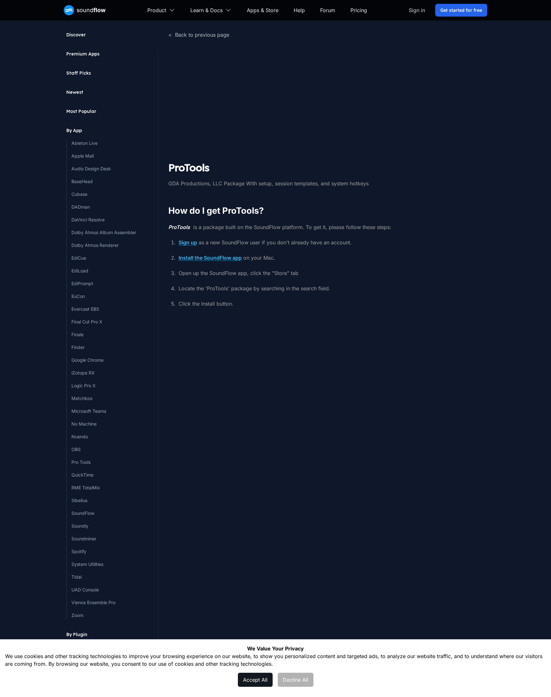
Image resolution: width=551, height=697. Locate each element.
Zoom (77, 615)
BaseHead (82, 181)
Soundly (79, 526)
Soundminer (83, 538)
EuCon (78, 296)
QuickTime (82, 475)
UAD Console (85, 589)
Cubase (79, 194)
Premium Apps (82, 54)
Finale (77, 334)
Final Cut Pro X (86, 321)
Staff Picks (78, 73)
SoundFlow (82, 513)
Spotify (78, 551)
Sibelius (79, 500)
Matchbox (82, 398)
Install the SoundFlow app (210, 258)
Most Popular (81, 111)
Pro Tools (81, 462)
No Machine (84, 423)
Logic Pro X (83, 385)
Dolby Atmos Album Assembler (103, 232)
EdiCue (78, 258)
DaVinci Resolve (88, 219)
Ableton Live (84, 143)
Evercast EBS (85, 309)
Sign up (188, 242)
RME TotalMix (85, 487)
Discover (76, 35)
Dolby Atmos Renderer (95, 245)
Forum (327, 10)
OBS (76, 449)
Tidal (76, 577)
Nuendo (79, 436)
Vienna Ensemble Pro (93, 602)
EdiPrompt (82, 283)
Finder (77, 347)
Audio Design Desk (91, 168)
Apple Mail (82, 156)
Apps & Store (262, 10)
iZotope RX (83, 372)
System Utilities (87, 564)
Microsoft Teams (88, 411)
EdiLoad (79, 270)
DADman (80, 207)
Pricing (358, 10)
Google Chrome (87, 360)
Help (299, 10)
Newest (74, 92)
